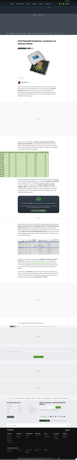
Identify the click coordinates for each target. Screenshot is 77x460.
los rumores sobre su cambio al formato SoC (40, 263)
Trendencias (55, 435)
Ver (39, 356)
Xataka (8, 435)
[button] (25, 82)
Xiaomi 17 (51, 33)
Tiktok (61, 4)
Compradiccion (56, 438)
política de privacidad (55, 409)
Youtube (67, 4)
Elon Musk (29, 33)
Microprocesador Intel (43, 326)
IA (58, 33)
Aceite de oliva (45, 33)
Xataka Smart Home (9, 441)
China (17, 33)
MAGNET (41, 4)
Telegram (63, 4)
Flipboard (30, 48)
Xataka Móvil (9, 436)
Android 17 (34, 398)
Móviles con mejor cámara (46, 398)
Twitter (69, 4)
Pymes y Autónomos (65, 437)
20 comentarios (22, 48)
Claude (38, 398)
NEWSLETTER (48, 4)
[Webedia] (67, 1)
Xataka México (10, 449)
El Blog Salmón (65, 435)
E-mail (32, 48)
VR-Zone (41, 323)
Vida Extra (18, 436)
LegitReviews (24, 323)
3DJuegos (18, 435)
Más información (47, 458)
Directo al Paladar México (38, 450)
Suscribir (58, 407)
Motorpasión (46, 435)
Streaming (9, 406)
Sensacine (27, 435)
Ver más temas (10, 416)
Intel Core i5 (35, 326)
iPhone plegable (27, 398)
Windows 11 (31, 412)
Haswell (51, 326)
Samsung (20, 410)
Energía (19, 408)
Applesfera (9, 438)
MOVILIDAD (34, 4)
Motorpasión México (46, 450)
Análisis (19, 406)
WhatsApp (59, 4)
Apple (8, 410)
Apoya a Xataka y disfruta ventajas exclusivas (58, 420)
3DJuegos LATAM (19, 449)
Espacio (30, 406)
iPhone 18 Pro (55, 398)
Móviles (8, 408)
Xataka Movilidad (32, 408)
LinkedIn (62, 416)
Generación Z (39, 33)
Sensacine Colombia (27, 452)
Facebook (27, 48)
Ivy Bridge (29, 96)
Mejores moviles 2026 (19, 398)
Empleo (19, 412)
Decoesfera (55, 436)
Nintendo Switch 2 (23, 33)
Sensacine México (29, 449)
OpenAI (62, 33)
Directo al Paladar (38, 435)
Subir (67, 430)
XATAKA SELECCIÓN (20, 4)
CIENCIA (28, 4)
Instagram (65, 4)
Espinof (27, 436)
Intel (30, 326)
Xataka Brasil (9, 451)
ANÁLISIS (12, 4)
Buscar (68, 425)
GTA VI (56, 33)
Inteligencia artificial (32, 410)
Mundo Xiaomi (9, 442)
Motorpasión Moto (47, 436)
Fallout (34, 33)
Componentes (24, 326)
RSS (58, 416)
